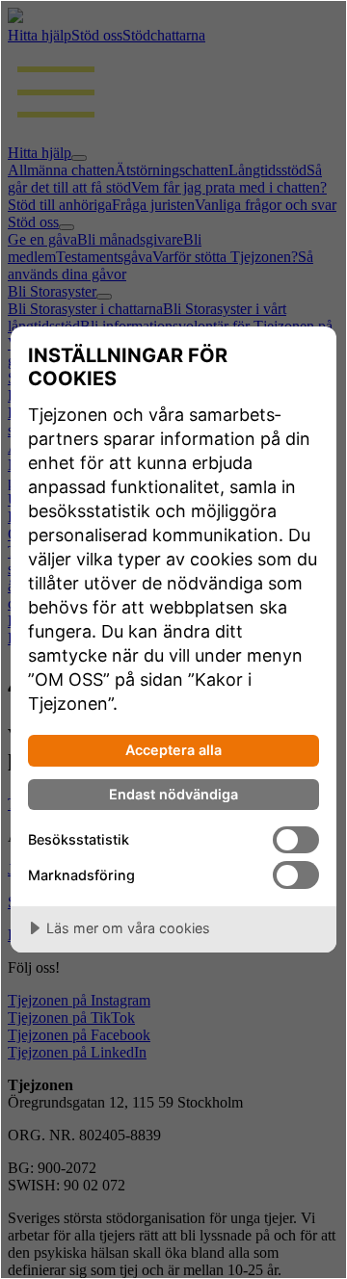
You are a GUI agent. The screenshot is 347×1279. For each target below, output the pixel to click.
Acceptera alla (173, 750)
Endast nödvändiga (173, 794)
